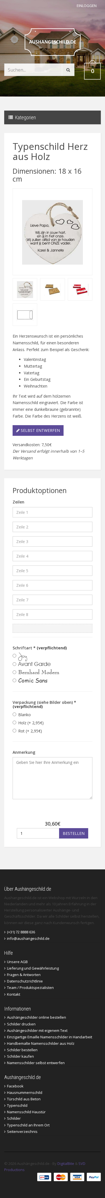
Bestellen (74, 833)
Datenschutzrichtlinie (25, 981)
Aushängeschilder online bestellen (36, 1017)
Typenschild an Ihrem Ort (28, 1125)
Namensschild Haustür (26, 1111)
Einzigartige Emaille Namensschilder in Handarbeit (49, 1036)
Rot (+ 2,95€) (30, 731)
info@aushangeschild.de (28, 938)
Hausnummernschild (24, 1092)
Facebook (15, 1086)
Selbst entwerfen (40, 430)
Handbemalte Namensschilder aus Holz (40, 1043)
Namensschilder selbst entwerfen (36, 1062)
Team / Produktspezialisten (30, 987)
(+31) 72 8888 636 (21, 931)
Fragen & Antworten (24, 974)
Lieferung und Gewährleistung (33, 968)
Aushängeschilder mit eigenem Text (37, 1030)
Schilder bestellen (22, 1049)
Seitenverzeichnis (22, 1131)
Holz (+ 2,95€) (31, 722)
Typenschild (17, 1105)
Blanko (24, 714)
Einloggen (87, 5)
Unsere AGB (17, 961)
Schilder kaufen (20, 1056)
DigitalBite (65, 1163)
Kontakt (13, 994)
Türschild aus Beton (24, 1098)
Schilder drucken (21, 1024)
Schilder (14, 1118)
